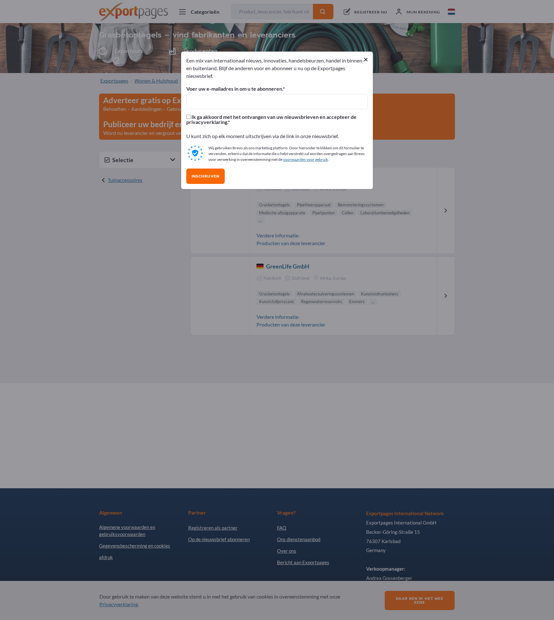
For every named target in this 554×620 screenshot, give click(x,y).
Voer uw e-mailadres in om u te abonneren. (234, 88)
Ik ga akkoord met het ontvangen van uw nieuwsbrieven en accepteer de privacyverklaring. (271, 119)
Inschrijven (205, 176)
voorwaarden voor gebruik (305, 159)
